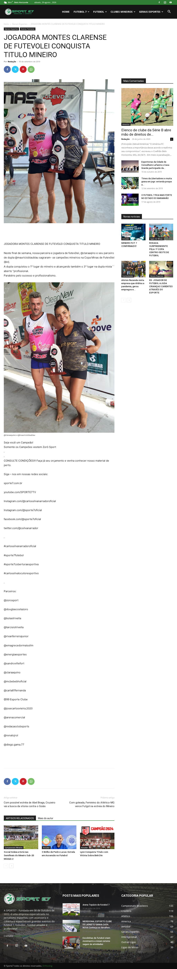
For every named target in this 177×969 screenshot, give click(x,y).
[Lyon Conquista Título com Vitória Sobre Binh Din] (97, 837)
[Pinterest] (23, 69)
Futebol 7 (80, 11)
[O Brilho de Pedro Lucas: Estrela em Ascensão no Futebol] (59, 837)
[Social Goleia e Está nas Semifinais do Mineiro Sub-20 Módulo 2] (21, 837)
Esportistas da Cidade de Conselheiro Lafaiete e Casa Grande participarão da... (155, 165)
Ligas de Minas (156, 239)
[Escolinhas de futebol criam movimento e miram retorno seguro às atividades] (71, 942)
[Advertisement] (59, 233)
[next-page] (11, 866)
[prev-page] (6, 866)
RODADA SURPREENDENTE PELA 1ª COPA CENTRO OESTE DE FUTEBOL (159, 249)
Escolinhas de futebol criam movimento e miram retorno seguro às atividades (96, 941)
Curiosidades (127, 276)
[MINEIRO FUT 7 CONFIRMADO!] (133, 232)
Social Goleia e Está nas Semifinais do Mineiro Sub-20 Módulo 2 (19, 855)
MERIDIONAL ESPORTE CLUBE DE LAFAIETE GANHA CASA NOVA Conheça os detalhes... (97, 924)
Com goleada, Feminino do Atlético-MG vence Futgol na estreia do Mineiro (91, 804)
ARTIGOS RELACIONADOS (20, 818)
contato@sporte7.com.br (28, 936)
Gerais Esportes (149, 11)
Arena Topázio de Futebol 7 (96, 905)
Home (65, 11)
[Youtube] (170, 2)
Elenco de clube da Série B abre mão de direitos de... (146, 132)
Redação (12, 61)
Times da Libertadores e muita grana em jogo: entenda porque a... (156, 181)
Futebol (98, 11)
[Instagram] (164, 2)
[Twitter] (15, 69)
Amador (46, 847)
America (125, 124)
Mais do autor (45, 818)
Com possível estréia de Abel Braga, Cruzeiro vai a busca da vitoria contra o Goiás (29, 804)
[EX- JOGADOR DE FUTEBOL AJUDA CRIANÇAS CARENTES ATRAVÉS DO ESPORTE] (161, 269)
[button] (169, 12)
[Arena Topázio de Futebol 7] (71, 909)
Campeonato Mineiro (13, 847)
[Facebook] (159, 2)
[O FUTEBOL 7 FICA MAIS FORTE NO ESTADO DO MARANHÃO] (130, 200)
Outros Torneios (27, 29)
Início (6, 23)
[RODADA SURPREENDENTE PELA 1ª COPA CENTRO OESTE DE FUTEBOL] (161, 232)
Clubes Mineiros (122, 11)
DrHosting (47, 965)
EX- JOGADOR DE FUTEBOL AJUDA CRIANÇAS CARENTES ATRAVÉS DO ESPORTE (161, 286)
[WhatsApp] (31, 69)
